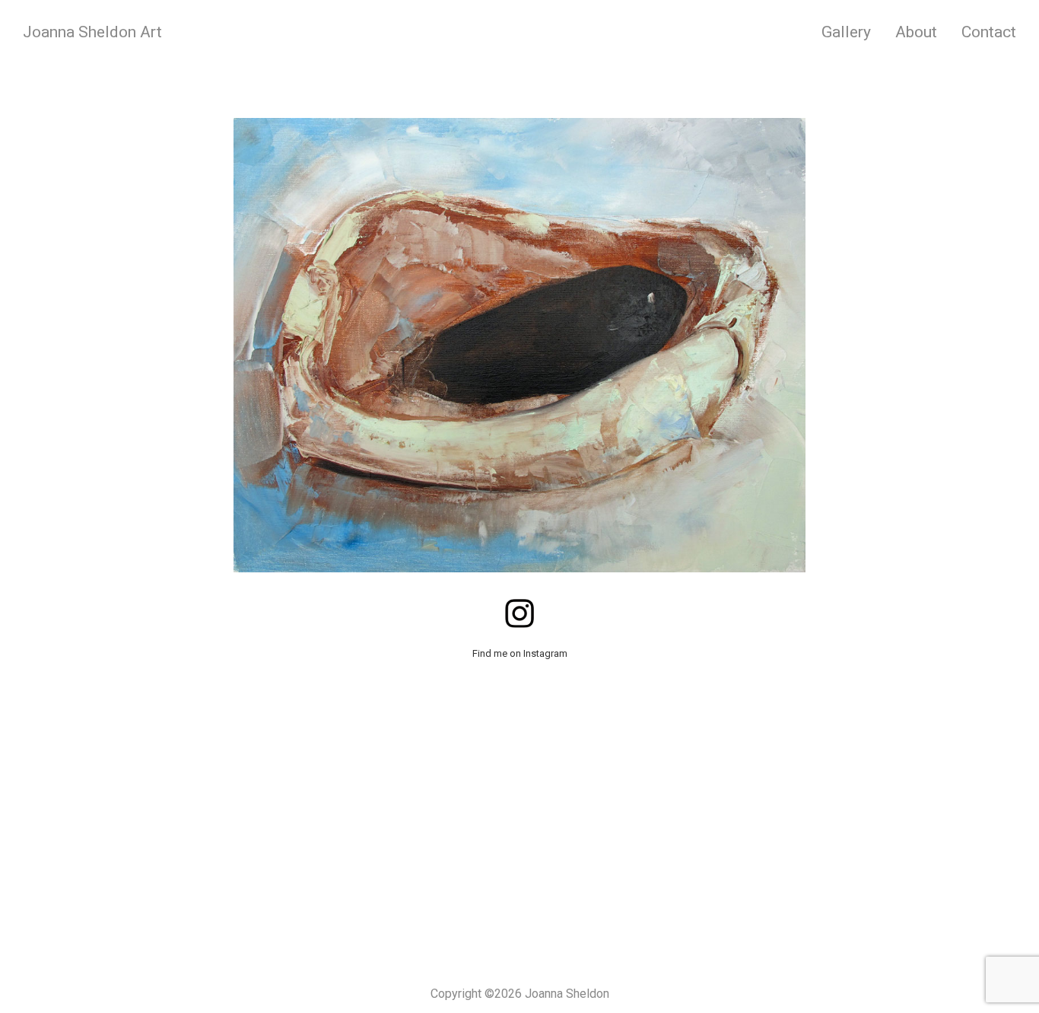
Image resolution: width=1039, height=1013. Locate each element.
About (916, 32)
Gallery (846, 32)
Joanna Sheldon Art (92, 32)
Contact (988, 32)
